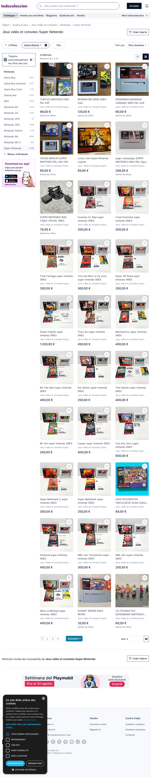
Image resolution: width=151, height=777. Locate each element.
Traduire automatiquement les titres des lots (18, 60)
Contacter (130, 735)
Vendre (81, 15)
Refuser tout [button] (35, 763)
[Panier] (147, 6)
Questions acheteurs (135, 729)
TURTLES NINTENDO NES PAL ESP (54, 101)
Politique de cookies (62, 753)
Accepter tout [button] (15, 763)
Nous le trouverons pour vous (56, 735)
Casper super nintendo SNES (94, 443)
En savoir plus (30, 720)
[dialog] (25, 734)
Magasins (51, 15)
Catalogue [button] (10, 15)
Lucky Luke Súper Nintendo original (93, 160)
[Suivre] (69, 66)
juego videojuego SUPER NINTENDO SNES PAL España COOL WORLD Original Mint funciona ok (132, 160)
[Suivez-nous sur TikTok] (78, 742)
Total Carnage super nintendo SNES (56, 278)
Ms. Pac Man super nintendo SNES (56, 389)
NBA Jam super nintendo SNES (129, 557)
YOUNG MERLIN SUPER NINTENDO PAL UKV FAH (54, 160)
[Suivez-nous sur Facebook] (53, 742)
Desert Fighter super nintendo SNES (51, 333)
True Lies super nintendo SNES (91, 333)
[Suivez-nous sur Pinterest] (65, 742)
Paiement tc (48, 724)
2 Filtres (12, 45)
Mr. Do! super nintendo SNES (56, 443)
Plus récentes (137, 45)
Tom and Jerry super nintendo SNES (127, 445)
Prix (59, 45)
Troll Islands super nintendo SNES (130, 389)
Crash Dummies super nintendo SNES (127, 219)
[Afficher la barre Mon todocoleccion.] (147, 15)
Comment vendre (98, 724)
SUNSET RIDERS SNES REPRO (90, 612)
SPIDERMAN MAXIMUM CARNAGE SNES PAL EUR (129, 101)
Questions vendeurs (135, 724)
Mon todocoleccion (133, 15)
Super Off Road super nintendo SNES (127, 278)
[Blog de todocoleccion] (84, 742)
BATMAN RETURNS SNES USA (92, 101)
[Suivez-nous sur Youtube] (71, 742)
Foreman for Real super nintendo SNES (91, 219)
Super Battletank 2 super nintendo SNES (54, 501)
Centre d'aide (132, 718)
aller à (124, 638)
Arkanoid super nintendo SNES (53, 557)
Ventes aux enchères (32, 15)
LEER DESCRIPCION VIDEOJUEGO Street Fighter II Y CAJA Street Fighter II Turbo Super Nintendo (131, 501)
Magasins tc (95, 729)
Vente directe (32, 45)
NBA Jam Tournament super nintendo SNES (93, 557)
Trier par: (120, 45)
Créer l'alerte (140, 32)
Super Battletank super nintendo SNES (90, 501)
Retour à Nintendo (18, 154)
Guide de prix (66, 15)
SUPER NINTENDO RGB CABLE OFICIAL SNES (53, 219)
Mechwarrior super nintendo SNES (131, 333)
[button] (25, 726)
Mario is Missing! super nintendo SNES (52, 612)
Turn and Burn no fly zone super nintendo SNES (92, 278)
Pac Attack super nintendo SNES (92, 389)
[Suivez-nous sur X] (59, 742)
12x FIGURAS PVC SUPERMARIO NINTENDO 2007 (129, 612)
